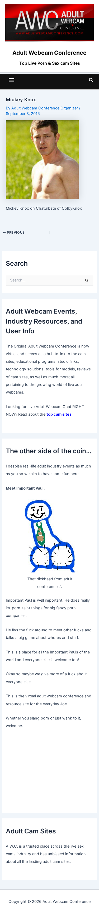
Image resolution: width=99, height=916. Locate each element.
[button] (91, 80)
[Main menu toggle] (11, 80)
